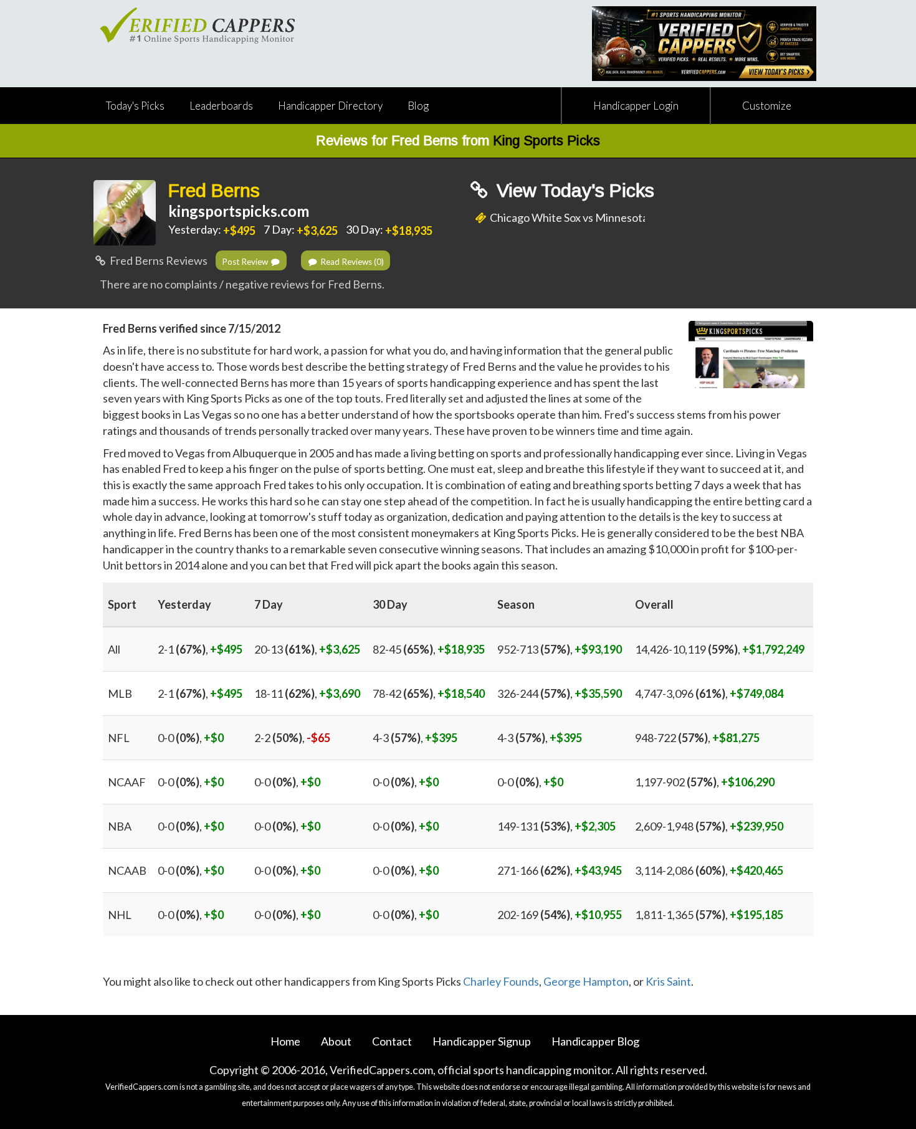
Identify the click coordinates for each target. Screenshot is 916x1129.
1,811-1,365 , (709, 915)
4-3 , (415, 738)
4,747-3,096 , (709, 693)
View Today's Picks (573, 190)
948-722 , (697, 738)
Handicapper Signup (481, 1041)
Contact (392, 1041)
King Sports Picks (546, 140)
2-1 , (200, 649)
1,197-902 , (705, 782)
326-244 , (559, 693)
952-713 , (559, 649)
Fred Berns (214, 190)
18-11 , (307, 693)
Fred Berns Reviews (158, 260)
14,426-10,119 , (719, 649)
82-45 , (429, 649)
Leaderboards (221, 105)
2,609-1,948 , (709, 826)
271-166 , (559, 870)
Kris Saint (668, 981)
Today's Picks (135, 105)
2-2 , (292, 738)
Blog (418, 105)
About (336, 1041)
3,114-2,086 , (709, 870)
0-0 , (191, 738)
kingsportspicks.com (238, 211)
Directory (330, 105)
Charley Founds (501, 981)
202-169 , (559, 915)
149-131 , (556, 826)
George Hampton (586, 981)
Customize (766, 105)
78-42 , (429, 693)
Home (285, 1041)
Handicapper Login (636, 105)
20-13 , (307, 649)
